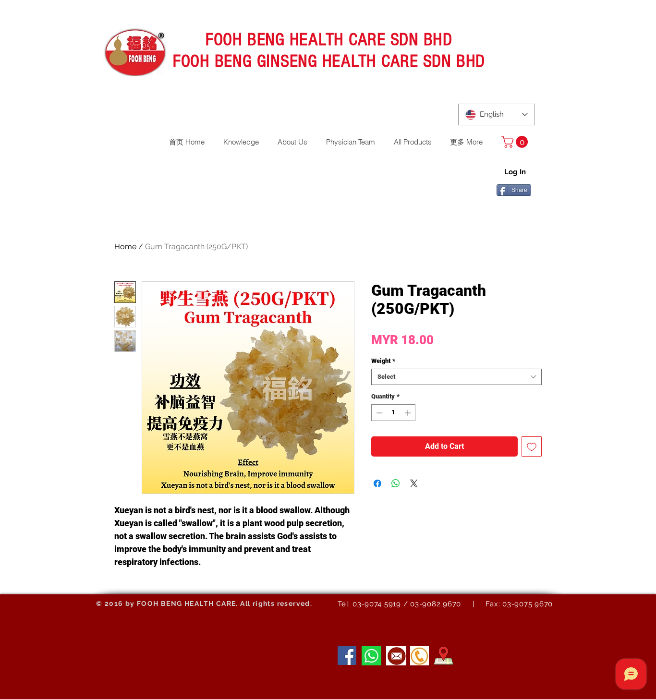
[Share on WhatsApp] (395, 483)
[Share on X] (414, 483)
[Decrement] (378, 413)
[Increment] (408, 413)
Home (125, 246)
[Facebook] (347, 655)
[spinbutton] (393, 413)
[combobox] (456, 377)
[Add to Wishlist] (532, 446)
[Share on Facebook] (377, 483)
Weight (383, 360)
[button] (516, 142)
